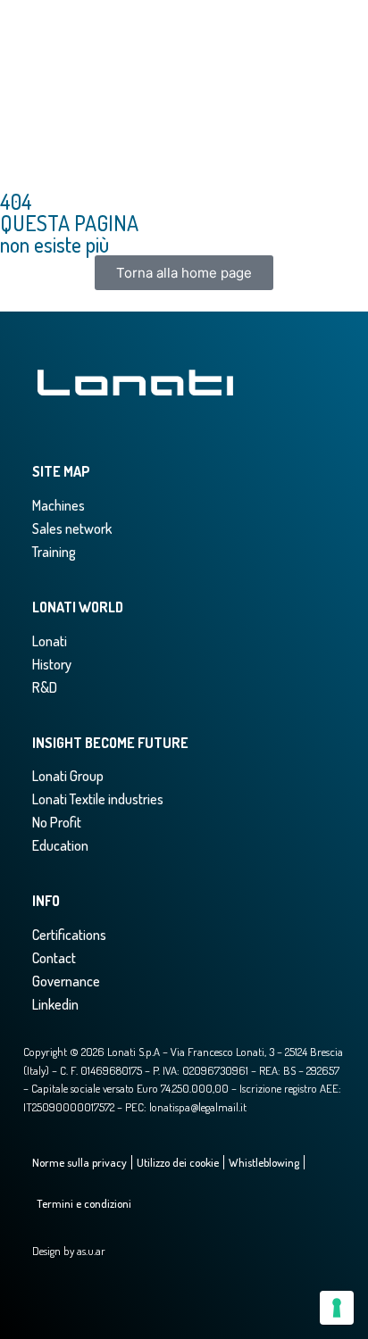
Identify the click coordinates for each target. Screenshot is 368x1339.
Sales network (72, 528)
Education (60, 845)
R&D (44, 687)
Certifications (69, 935)
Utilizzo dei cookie (178, 1162)
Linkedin (55, 1004)
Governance (66, 981)
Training (54, 552)
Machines (58, 505)
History (51, 664)
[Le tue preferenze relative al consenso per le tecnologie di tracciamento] (337, 1308)
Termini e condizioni (84, 1203)
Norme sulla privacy (79, 1162)
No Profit (56, 822)
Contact (54, 958)
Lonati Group (68, 776)
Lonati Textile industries (97, 799)
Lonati (49, 641)
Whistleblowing (264, 1162)
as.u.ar (91, 1250)
